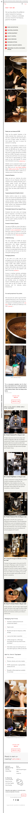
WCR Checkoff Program (21, 769)
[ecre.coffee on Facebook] (13, 800)
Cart (25, 4)
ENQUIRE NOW (15, 401)
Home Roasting (8, 785)
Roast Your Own (8, 781)
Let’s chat (15, 759)
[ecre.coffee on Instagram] (15, 800)
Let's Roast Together (9, 783)
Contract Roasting (9, 779)
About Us (18, 767)
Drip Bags (7, 769)
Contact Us (18, 773)
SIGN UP (23, 795)
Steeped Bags (8, 771)
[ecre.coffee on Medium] (18, 800)
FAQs (17, 771)
